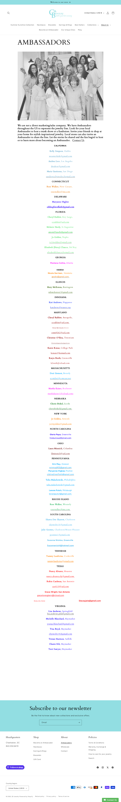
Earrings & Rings (40, 751)
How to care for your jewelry (100, 754)
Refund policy (39, 796)
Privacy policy (51, 796)
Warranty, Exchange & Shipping (97, 748)
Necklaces (37, 747)
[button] (8, 13)
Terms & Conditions (96, 743)
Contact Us (78, 140)
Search (91, 758)
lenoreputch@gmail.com (60, 494)
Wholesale (65, 747)
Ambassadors (66, 743)
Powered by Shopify (26, 796)
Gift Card (37, 759)
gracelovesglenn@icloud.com (50, 595)
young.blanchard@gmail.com (60, 624)
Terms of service (63, 796)
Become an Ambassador (43, 743)
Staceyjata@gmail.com (90, 601)
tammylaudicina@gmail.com (61, 561)
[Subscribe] (79, 722)
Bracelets (37, 755)
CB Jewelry (15, 796)
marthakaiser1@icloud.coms (60, 393)
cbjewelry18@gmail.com (60, 634)
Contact (64, 751)
